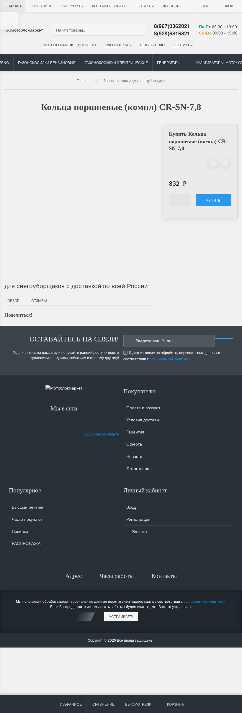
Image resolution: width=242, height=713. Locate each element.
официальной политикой (171, 358)
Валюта (139, 531)
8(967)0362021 (172, 25)
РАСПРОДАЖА (26, 543)
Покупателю (152, 44)
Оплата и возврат (143, 407)
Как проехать (118, 44)
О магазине (41, 5)
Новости (134, 456)
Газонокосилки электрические (116, 62)
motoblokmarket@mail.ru (69, 44)
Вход (228, 5)
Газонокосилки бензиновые (47, 62)
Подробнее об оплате (100, 433)
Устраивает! (121, 616)
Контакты (144, 5)
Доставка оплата (109, 5)
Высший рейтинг (28, 507)
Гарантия (135, 432)
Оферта (134, 444)
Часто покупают (27, 519)
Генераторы (169, 62)
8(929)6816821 (172, 33)
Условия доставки (143, 420)
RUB (205, 5)
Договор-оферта (179, 5)
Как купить (72, 5)
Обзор (13, 300)
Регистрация (138, 519)
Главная (12, 5)
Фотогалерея (139, 468)
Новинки (20, 531)
